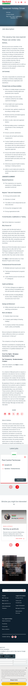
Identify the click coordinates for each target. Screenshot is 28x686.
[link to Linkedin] (12, 637)
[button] (16, 2)
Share (14, 410)
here (6, 258)
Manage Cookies (14, 680)
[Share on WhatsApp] (22, 413)
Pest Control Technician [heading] (11, 460)
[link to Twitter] (15, 637)
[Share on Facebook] (9, 413)
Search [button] (24, 590)
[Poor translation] (11, 656)
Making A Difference (8, 526)
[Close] (26, 668)
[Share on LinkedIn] (5, 413)
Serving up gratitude (11, 529)
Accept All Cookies (14, 683)
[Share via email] (17, 414)
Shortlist (25, 457)
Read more (19, 538)
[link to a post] (14, 517)
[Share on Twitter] (13, 413)
